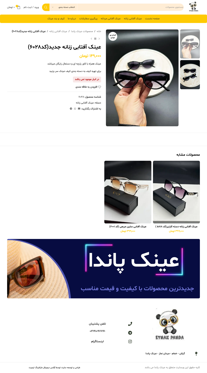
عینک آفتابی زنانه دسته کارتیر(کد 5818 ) (176, 226)
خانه (99, 31)
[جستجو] (45, 7)
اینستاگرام (97, 341)
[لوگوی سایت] (193, 7)
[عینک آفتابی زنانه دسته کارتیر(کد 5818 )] (176, 192)
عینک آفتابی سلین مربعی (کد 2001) (127, 226)
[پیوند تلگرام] (71, 109)
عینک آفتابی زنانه (58, 31)
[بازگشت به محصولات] (95, 39)
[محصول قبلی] (99, 39)
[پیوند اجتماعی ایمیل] (79, 109)
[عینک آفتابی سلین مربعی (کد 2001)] (127, 192)
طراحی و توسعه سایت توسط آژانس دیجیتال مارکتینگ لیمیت (54, 367)
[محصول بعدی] (91, 39)
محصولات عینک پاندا (82, 31)
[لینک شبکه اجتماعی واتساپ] (75, 109)
